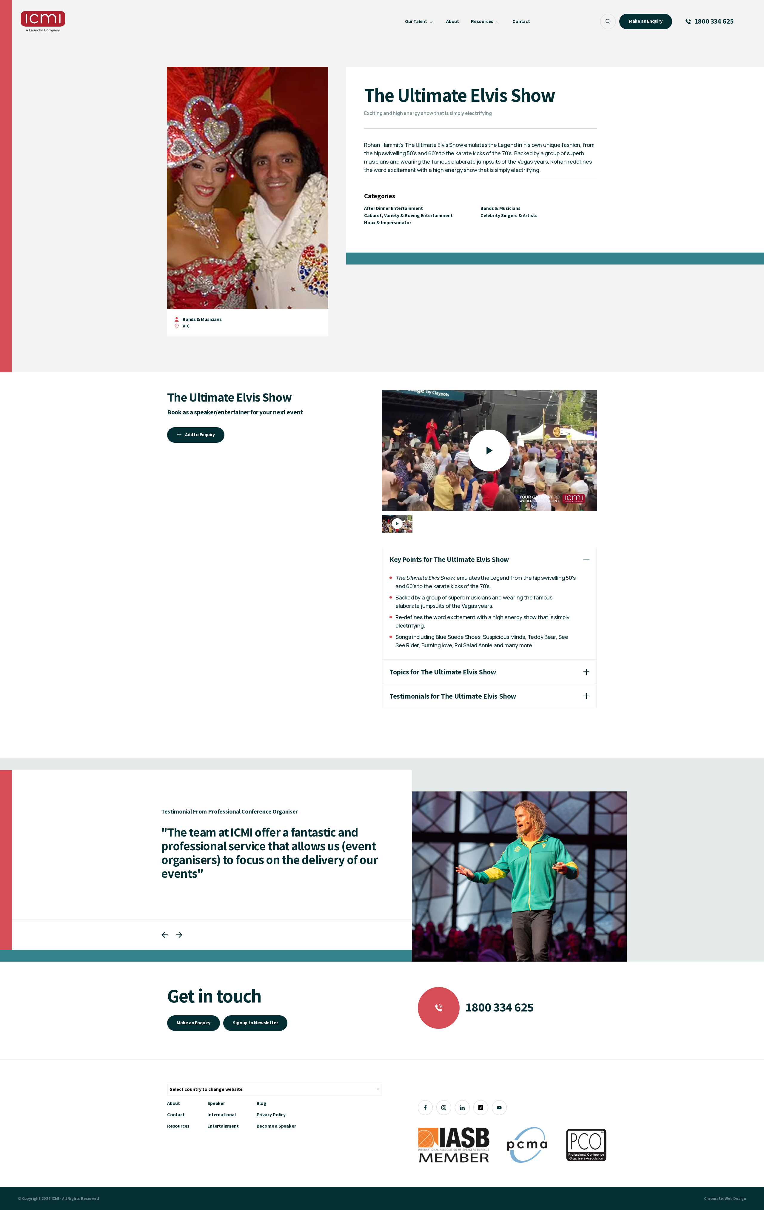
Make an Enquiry (193, 1023)
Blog (262, 1103)
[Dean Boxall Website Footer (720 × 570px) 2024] (519, 876)
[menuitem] (419, 21)
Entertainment (222, 1126)
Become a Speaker (276, 1126)
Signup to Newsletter (255, 1023)
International (221, 1114)
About (173, 1103)
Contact (176, 1114)
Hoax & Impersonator (387, 222)
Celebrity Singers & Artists (508, 215)
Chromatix (714, 1198)
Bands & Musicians (202, 319)
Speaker (216, 1103)
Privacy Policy (271, 1114)
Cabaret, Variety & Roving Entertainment (408, 215)
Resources (178, 1126)
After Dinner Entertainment (393, 208)
